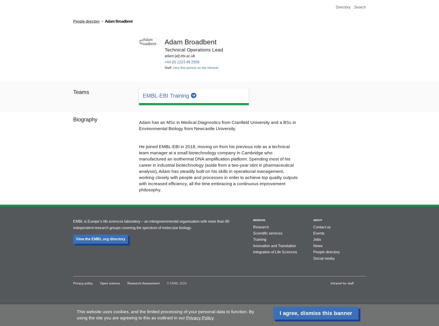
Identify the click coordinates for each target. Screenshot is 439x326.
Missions (259, 220)
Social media (324, 258)
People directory (86, 21)
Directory (343, 7)
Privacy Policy (200, 317)
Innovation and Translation (274, 246)
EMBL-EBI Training (166, 96)
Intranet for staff (342, 283)
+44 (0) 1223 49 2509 (182, 62)
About (317, 220)
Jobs (317, 239)
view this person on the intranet (195, 67)
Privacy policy (83, 283)
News (318, 246)
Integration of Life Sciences (275, 252)
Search (360, 7)
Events (318, 233)
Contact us (322, 227)
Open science (110, 283)
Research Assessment (143, 283)
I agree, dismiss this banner (316, 313)
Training (259, 239)
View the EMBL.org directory (100, 239)
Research (261, 227)
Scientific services (267, 233)
